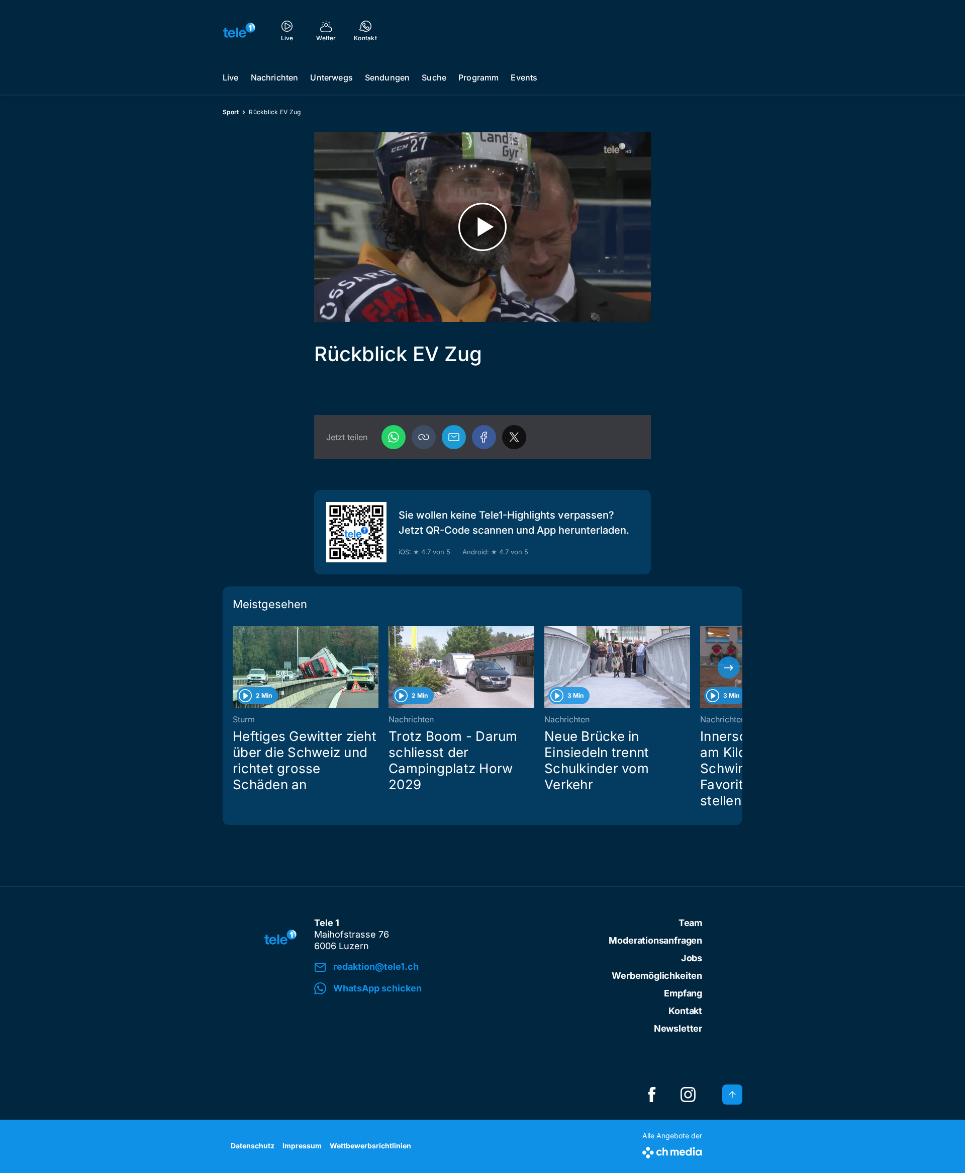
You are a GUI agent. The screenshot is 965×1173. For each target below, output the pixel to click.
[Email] (454, 437)
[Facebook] (484, 437)
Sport (231, 112)
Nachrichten (275, 77)
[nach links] (236, 667)
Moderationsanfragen (655, 940)
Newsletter (678, 1028)
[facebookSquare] (652, 1094)
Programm (478, 77)
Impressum (302, 1145)
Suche (434, 77)
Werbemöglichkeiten (657, 975)
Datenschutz (252, 1145)
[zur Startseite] (239, 30)
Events (524, 77)
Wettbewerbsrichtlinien (370, 1145)
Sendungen (387, 77)
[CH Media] (672, 1150)
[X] (514, 437)
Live (231, 77)
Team (690, 922)
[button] (424, 437)
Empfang (683, 993)
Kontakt (685, 1011)
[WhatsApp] (393, 437)
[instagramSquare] (688, 1094)
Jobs (691, 958)
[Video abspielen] (482, 227)
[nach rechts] (729, 667)
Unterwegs (331, 77)
